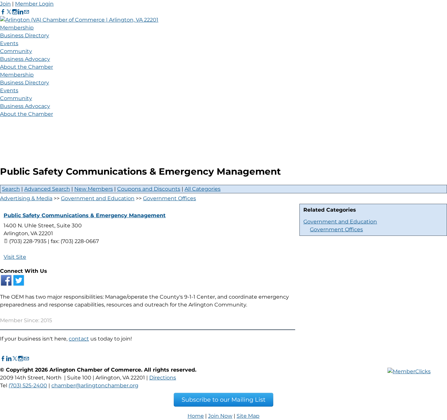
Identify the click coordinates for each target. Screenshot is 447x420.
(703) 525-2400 (28, 385)
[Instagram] (14, 12)
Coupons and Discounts (148, 189)
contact (79, 339)
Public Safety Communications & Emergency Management (85, 215)
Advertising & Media (26, 198)
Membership (17, 28)
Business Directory (24, 35)
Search (11, 189)
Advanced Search (47, 189)
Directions (162, 378)
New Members (93, 189)
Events (9, 43)
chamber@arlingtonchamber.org (94, 385)
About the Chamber (26, 67)
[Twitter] (8, 12)
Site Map (248, 416)
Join (5, 4)
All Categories (203, 189)
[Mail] (26, 12)
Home (196, 416)
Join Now (220, 416)
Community (16, 51)
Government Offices (336, 229)
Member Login (34, 4)
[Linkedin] (20, 12)
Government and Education (340, 222)
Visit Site (15, 257)
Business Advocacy (25, 59)
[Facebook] (3, 12)
